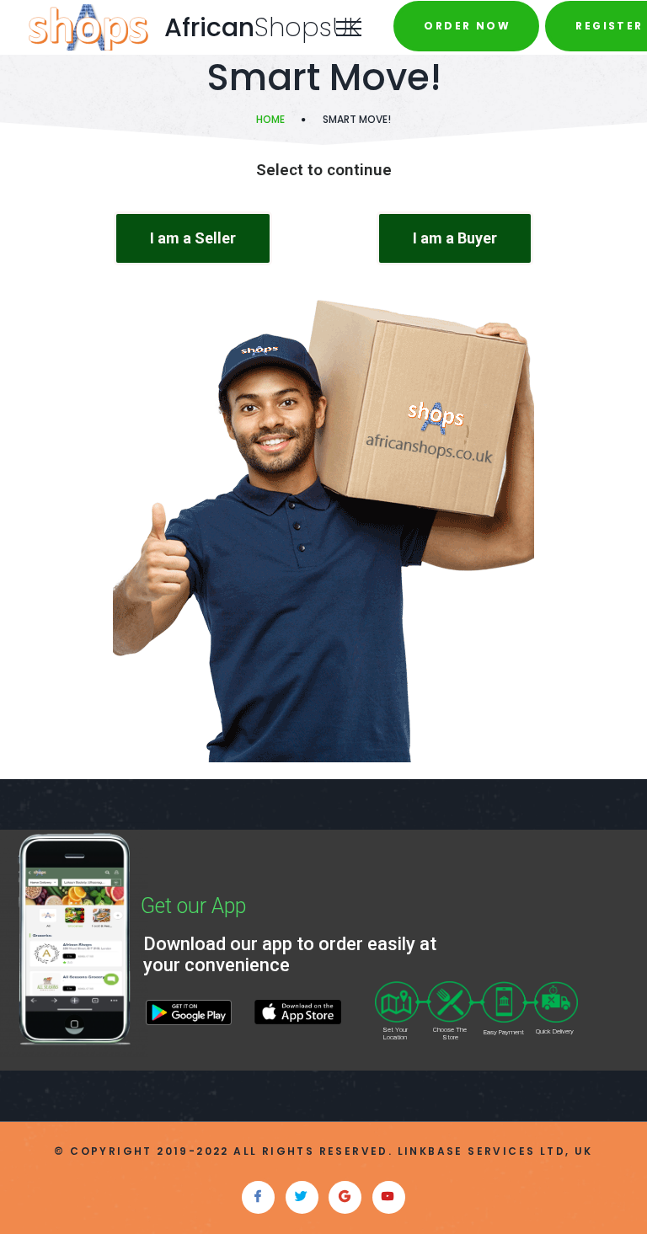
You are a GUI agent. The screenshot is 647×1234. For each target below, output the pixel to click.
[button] (193, 238)
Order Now (467, 26)
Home (270, 119)
